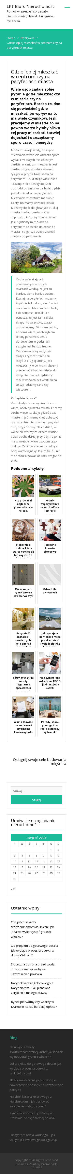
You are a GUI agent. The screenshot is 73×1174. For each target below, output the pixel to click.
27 (36, 873)
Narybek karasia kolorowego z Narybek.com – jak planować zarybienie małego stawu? (32, 988)
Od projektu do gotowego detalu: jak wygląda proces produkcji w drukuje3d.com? (34, 950)
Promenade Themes (44, 1165)
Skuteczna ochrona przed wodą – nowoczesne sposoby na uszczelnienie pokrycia (34, 969)
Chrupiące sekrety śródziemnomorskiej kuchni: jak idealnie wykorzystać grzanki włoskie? (37, 1052)
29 (51, 873)
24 (14, 873)
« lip (13, 889)
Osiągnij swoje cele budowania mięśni (39, 761)
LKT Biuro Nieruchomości (31, 6)
